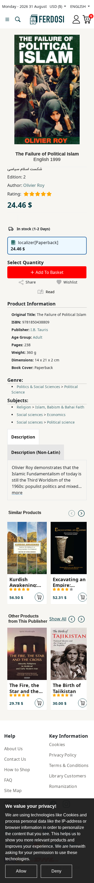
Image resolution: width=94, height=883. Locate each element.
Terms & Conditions (69, 765)
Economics (56, 414)
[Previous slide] (71, 512)
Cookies (57, 744)
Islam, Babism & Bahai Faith (59, 407)
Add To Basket (48, 272)
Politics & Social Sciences (38, 386)
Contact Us (15, 759)
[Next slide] (81, 512)
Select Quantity (25, 262)
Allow (21, 871)
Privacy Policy (62, 755)
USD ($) (56, 6)
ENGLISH (78, 6)
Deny (56, 871)
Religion (24, 407)
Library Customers (67, 776)
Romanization (63, 786)
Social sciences (30, 414)
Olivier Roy (33, 185)
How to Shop (17, 769)
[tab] (23, 437)
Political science (61, 422)
